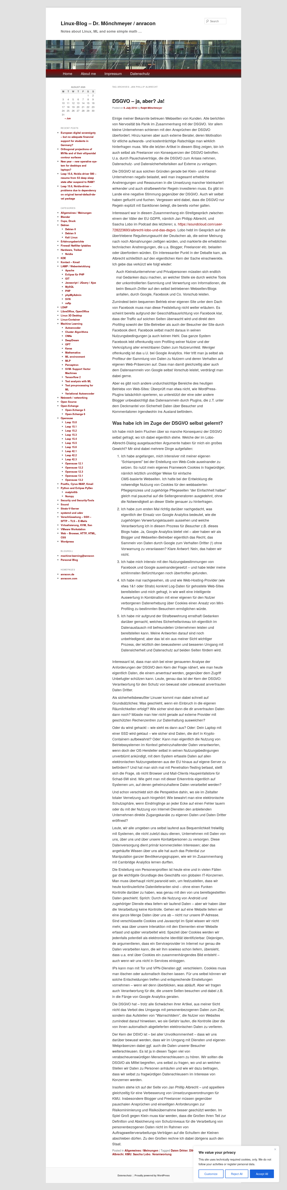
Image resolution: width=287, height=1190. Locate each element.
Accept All (262, 1174)
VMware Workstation (73, 529)
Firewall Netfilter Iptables (76, 245)
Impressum (113, 73)
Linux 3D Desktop (71, 315)
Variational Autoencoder (79, 393)
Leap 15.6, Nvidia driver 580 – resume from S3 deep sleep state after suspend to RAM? (78, 178)
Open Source (69, 401)
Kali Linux (71, 237)
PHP (67, 291)
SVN (67, 299)
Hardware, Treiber (71, 250)
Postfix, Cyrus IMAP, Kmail (77, 484)
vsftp (68, 303)
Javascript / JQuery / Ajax (80, 282)
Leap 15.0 (71, 422)
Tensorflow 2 (73, 377)
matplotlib (71, 492)
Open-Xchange (69, 406)
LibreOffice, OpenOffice (75, 311)
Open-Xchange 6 (75, 414)
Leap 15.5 (71, 443)
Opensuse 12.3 (74, 471)
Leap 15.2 (71, 430)
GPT (67, 344)
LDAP (64, 307)
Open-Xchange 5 (75, 410)
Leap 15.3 (71, 434)
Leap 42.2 (71, 455)
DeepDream (72, 340)
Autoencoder (73, 328)
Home (67, 73)
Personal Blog (69, 560)
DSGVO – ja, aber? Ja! (138, 100)
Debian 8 (70, 229)
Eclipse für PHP (74, 274)
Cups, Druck (68, 221)
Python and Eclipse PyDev (77, 488)
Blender (65, 217)
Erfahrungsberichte (72, 241)
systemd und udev (72, 513)
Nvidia (69, 254)
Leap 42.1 (71, 451)
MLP (68, 361)
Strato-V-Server (70, 508)
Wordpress (67, 541)
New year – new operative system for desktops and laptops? (79, 165)
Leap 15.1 (71, 426)
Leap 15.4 (71, 439)
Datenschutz (140, 73)
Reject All (236, 1174)
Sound (65, 504)
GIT (67, 278)
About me (88, 73)
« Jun (68, 118)
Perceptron (71, 365)
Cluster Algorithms (76, 332)
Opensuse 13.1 (74, 475)
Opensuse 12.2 (74, 467)
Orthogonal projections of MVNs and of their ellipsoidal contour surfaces (78, 153)
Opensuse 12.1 (74, 463)
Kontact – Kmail (70, 262)
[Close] (275, 1149)
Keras (68, 348)
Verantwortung (162, 1154)
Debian (65, 225)
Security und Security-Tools (77, 500)
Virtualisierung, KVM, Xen (76, 525)
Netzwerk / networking (74, 397)
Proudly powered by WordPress (152, 1175)
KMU (128, 1154)
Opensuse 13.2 (74, 480)
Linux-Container (70, 319)
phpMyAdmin (73, 295)
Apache (69, 270)
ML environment (75, 356)
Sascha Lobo (142, 1154)
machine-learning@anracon (77, 556)
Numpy (69, 496)
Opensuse (67, 418)
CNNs (68, 336)
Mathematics (72, 352)
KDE (63, 258)
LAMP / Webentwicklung (75, 266)
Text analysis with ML (78, 381)
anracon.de (67, 574)
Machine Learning (71, 323)
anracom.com (69, 578)
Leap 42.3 (71, 459)
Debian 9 (70, 233)
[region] (236, 1164)
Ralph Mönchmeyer (151, 108)
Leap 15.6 (71, 447)
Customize (210, 1174)
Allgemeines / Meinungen (141, 1150)
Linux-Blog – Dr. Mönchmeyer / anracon (108, 23)
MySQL (69, 287)
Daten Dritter (179, 1150)
